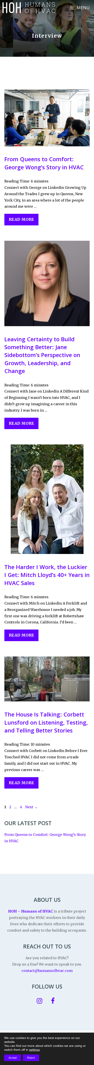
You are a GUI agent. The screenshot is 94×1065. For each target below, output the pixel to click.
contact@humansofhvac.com (47, 970)
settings (34, 1049)
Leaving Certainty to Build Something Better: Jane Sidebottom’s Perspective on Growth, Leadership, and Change (42, 355)
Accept (13, 1057)
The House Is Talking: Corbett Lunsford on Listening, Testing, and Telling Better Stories (46, 722)
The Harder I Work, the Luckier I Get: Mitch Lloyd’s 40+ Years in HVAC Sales (47, 575)
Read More (21, 219)
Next (31, 807)
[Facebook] (52, 1001)
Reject (31, 1057)
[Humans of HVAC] (28, 7)
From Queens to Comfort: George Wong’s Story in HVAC (44, 163)
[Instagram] (39, 1001)
